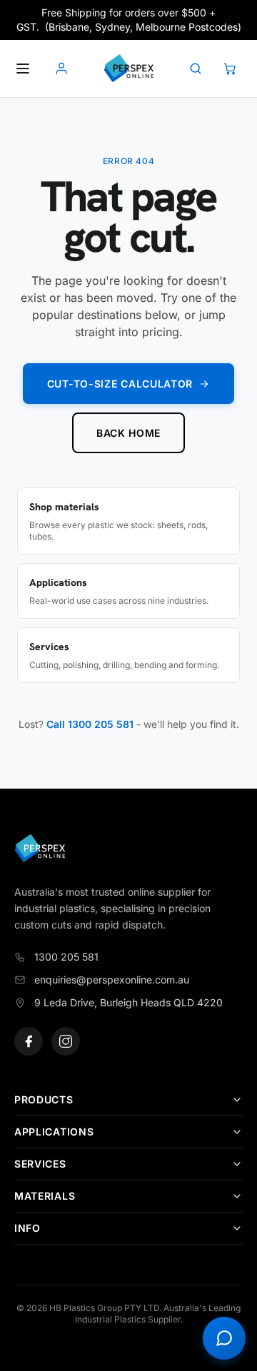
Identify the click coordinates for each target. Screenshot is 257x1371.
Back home (128, 433)
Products (44, 1099)
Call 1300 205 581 (89, 724)
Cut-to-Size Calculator (120, 384)
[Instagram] (65, 1041)
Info (27, 1228)
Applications (54, 1131)
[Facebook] (28, 1041)
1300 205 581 (66, 957)
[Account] (61, 68)
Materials (44, 1196)
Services (40, 1164)
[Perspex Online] (128, 68)
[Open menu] (23, 68)
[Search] (195, 68)
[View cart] (230, 68)
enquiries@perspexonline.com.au (111, 979)
